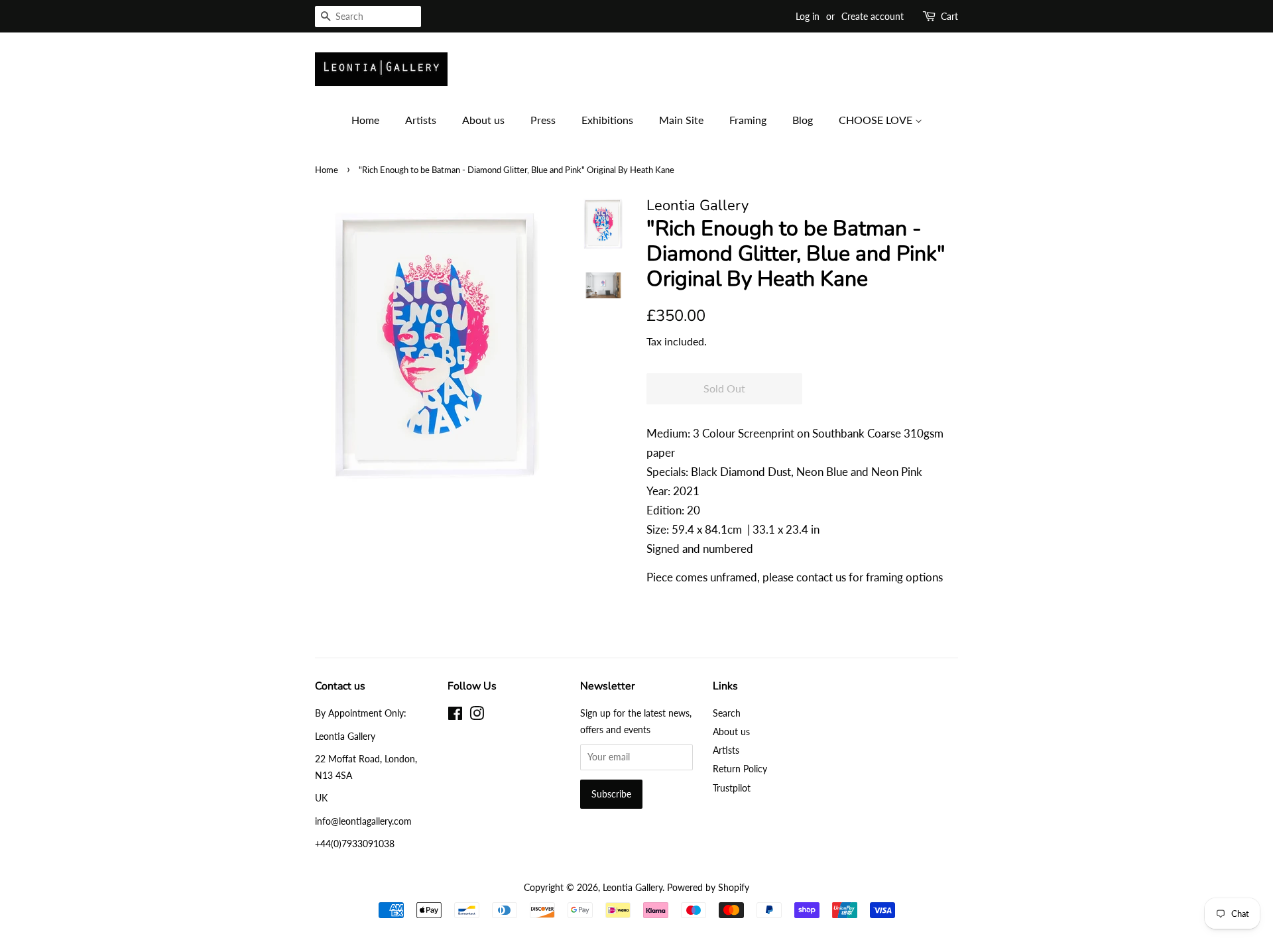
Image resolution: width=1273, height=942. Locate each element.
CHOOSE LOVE (877, 119)
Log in (807, 16)
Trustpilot (732, 788)
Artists (420, 119)
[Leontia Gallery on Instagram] (476, 715)
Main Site (681, 119)
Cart (949, 16)
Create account (872, 16)
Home (365, 119)
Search (727, 713)
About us (483, 119)
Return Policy (740, 768)
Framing (747, 119)
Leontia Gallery (632, 887)
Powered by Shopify (708, 887)
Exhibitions (607, 119)
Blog (802, 119)
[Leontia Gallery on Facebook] (455, 715)
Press (543, 119)
